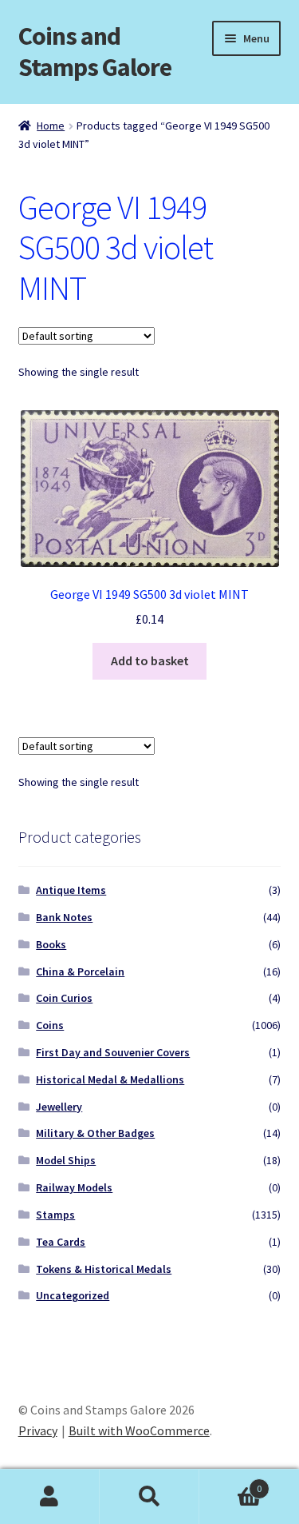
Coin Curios (64, 998)
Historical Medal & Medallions (110, 1079)
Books (51, 944)
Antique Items (71, 890)
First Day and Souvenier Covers (113, 1052)
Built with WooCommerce (139, 1430)
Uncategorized (72, 1295)
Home (51, 125)
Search (149, 1497)
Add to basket (150, 660)
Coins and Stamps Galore (94, 51)
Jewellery (59, 1106)
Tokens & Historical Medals (103, 1269)
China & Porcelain (80, 971)
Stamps (55, 1214)
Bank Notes (64, 917)
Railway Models (74, 1187)
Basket (230, 1482)
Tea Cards (60, 1242)
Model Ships (66, 1160)
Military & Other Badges (95, 1133)
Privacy (37, 1430)
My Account (50, 1497)
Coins (50, 1025)
